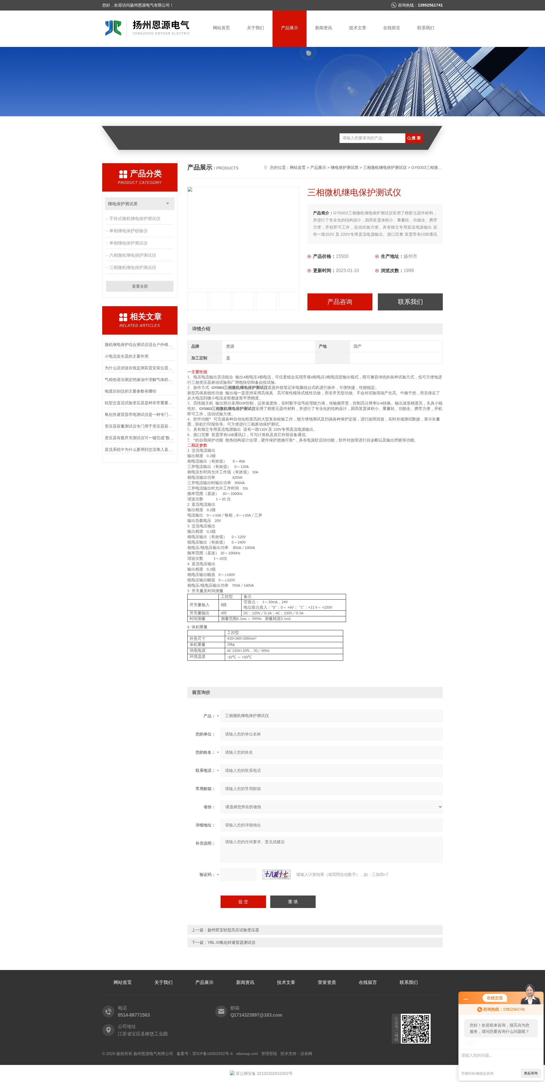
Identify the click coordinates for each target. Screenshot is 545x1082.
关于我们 (255, 27)
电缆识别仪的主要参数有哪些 (130, 391)
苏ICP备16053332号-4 (212, 1053)
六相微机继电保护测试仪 (132, 255)
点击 (168, 203)
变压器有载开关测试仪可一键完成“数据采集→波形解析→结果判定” (140, 438)
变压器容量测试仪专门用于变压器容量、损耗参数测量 (140, 426)
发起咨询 (531, 1073)
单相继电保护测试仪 (128, 243)
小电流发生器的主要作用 (126, 356)
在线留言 (391, 27)
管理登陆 (269, 1053)
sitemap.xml (247, 1053)
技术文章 (357, 27)
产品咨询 (339, 301)
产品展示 (289, 27)
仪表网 (306, 1053)
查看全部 (140, 286)
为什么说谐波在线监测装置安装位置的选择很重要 (140, 368)
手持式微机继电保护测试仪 (134, 218)
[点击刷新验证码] (276, 874)
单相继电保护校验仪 (128, 230)
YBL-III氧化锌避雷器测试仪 (231, 942)
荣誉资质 (327, 982)
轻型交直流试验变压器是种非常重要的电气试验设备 (140, 403)
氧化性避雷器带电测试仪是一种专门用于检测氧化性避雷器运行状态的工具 (140, 414)
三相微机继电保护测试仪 (132, 267)
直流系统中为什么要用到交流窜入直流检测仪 (140, 449)
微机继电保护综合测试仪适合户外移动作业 (140, 344)
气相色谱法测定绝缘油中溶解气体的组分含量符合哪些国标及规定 (140, 379)
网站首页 (221, 27)
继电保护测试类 (123, 203)
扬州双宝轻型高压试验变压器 (233, 930)
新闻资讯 (323, 27)
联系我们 (425, 27)
